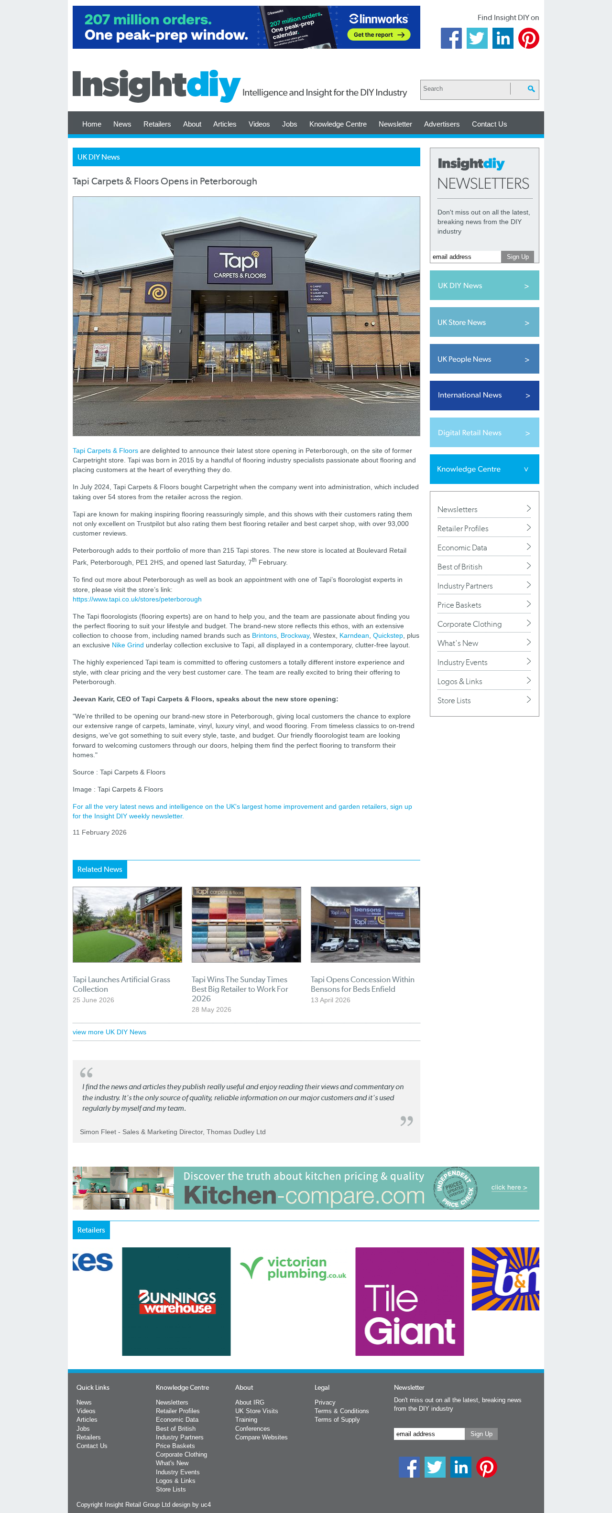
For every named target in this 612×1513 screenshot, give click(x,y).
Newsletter (395, 124)
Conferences (252, 1428)
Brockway (295, 635)
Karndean (354, 635)
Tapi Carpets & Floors (105, 450)
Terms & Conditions (342, 1411)
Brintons (264, 635)
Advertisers (442, 124)
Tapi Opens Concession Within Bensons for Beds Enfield (363, 984)
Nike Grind (128, 645)
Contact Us (489, 124)
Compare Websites (261, 1437)
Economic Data (462, 547)
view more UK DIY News (109, 1032)
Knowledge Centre (338, 124)
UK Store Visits (256, 1411)
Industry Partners (465, 585)
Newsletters (457, 509)
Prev (78, 1326)
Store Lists (454, 700)
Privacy (325, 1402)
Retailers (157, 124)
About (192, 124)
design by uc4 (191, 1504)
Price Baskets (459, 605)
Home (91, 124)
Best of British (459, 566)
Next (344, 1326)
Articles (225, 124)
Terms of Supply (337, 1419)
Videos (259, 124)
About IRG (249, 1402)
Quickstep (388, 635)
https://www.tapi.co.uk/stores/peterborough (137, 599)
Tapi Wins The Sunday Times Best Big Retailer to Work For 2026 (240, 989)
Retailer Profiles (463, 528)
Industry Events (462, 662)
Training (246, 1419)
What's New (457, 643)
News (122, 124)
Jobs (289, 124)
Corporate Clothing (469, 624)
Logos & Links (459, 681)
